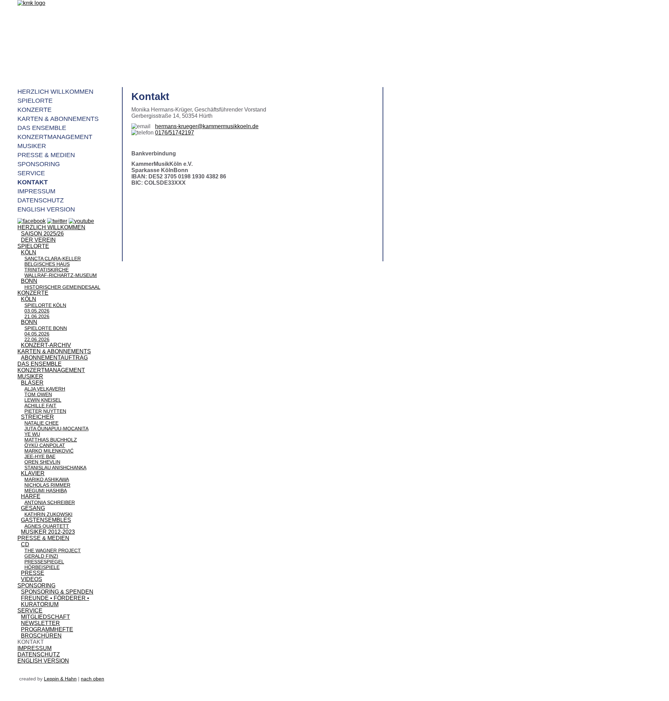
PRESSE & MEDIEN (43, 538)
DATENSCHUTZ (38, 654)
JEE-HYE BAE (39, 456)
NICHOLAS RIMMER (47, 485)
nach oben (92, 678)
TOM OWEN (38, 394)
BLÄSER (32, 383)
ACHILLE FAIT (40, 405)
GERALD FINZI (41, 556)
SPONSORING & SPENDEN (57, 592)
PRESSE (32, 573)
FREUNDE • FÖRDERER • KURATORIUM (55, 601)
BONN (29, 281)
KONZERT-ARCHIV (46, 345)
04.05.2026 (36, 334)
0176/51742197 (174, 133)
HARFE (30, 496)
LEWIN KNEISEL (42, 400)
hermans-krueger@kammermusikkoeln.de (207, 126)
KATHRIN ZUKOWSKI (48, 514)
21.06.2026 (36, 316)
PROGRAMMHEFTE (47, 629)
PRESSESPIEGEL (44, 561)
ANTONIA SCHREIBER (49, 502)
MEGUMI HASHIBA (45, 490)
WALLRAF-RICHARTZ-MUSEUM (60, 275)
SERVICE (30, 611)
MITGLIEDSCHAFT (45, 617)
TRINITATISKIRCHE (46, 269)
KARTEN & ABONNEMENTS (54, 351)
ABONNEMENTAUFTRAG (54, 358)
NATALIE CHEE (41, 423)
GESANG (33, 508)
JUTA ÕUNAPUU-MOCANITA (56, 428)
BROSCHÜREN (41, 636)
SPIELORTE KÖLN (45, 305)
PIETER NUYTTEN (45, 411)
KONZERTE (32, 293)
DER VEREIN (38, 240)
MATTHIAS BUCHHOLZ (50, 439)
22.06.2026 (36, 339)
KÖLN (28, 252)
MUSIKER (30, 376)
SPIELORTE (33, 246)
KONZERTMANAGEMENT (51, 370)
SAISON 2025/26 (42, 234)
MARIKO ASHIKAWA (46, 479)
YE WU (32, 434)
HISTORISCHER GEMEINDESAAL (62, 287)
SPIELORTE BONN (45, 328)
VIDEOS (31, 579)
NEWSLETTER (40, 623)
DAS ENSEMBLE (39, 364)
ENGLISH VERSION (43, 661)
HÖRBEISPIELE (42, 567)
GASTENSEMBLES (46, 520)
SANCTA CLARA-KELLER (52, 258)
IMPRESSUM (34, 648)
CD (25, 544)
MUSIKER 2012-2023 (48, 532)
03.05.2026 (36, 311)
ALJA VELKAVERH (44, 389)
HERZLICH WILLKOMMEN (51, 227)
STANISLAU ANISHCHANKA (55, 467)
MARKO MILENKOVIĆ (49, 451)
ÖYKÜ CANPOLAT (44, 445)
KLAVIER (33, 473)
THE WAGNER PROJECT (52, 550)
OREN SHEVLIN (42, 462)
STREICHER (37, 417)
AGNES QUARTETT (46, 526)
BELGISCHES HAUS (47, 264)
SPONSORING (36, 585)
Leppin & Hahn (60, 678)
